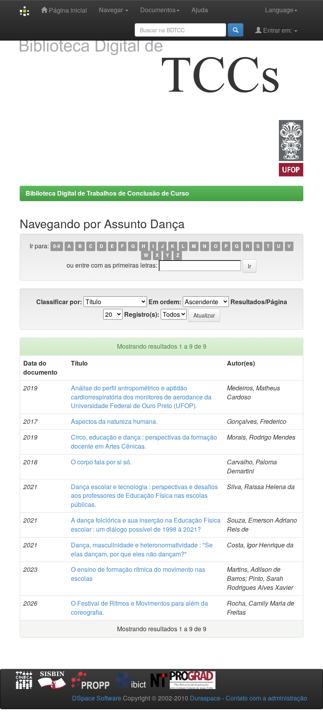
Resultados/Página (258, 302)
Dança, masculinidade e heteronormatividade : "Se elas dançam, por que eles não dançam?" (142, 549)
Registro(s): (141, 314)
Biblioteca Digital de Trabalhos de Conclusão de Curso (107, 193)
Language (279, 9)
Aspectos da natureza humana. (114, 421)
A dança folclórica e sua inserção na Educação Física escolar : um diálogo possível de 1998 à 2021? (146, 525)
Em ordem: (165, 302)
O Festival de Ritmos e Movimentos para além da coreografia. (139, 608)
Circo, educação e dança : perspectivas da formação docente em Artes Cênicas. (144, 441)
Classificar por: (59, 302)
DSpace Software (96, 697)
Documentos (158, 9)
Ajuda (199, 9)
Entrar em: (277, 30)
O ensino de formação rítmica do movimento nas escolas (138, 574)
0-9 (56, 246)
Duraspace (205, 697)
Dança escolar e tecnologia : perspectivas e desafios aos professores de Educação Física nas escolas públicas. (144, 495)
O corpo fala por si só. (101, 461)
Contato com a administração (266, 697)
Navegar (111, 9)
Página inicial (67, 10)
